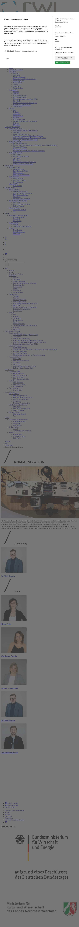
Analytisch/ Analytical (30, 51)
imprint (57, 41)
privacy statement (60, 36)
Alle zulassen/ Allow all (63, 62)
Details (7, 59)
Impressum (58, 27)
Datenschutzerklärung (61, 22)
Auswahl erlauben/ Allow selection (65, 58)
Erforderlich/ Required (13, 51)
